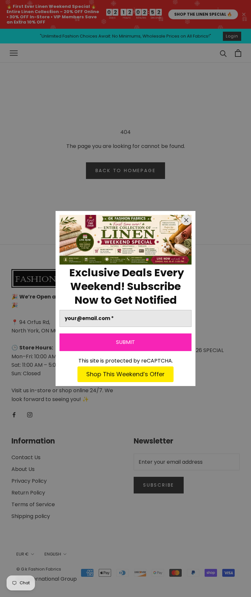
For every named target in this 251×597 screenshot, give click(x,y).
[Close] (186, 220)
